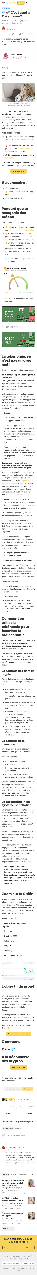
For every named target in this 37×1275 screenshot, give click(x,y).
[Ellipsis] (34, 1147)
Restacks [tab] (18, 1128)
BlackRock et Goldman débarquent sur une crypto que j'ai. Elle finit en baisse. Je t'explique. (13, 1187)
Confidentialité (27, 1256)
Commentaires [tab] (8, 1128)
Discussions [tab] (22, 1175)
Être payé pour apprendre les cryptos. (12, 1214)
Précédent (8, 1114)
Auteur (9, 1149)
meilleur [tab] (6, 1175)
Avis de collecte (23, 1258)
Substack (6, 1269)
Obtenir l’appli (29, 1263)
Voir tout (6, 1229)
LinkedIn (9, 158)
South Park (30, 239)
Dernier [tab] (13, 1175)
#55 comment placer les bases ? (13, 1203)
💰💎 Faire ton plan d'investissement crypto (12, 1199)
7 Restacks (26, 1099)
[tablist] (12, 1128)
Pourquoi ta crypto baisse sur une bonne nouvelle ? (13, 1181)
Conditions (12, 1258)
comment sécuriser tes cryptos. (21, 230)
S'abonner (20, 3)
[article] (18, 1186)
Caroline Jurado (12, 27)
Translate (6, 8)
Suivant (29, 1114)
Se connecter (30, 3)
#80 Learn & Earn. (8, 1218)
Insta (29, 155)
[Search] (33, 1175)
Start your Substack (12, 1263)
